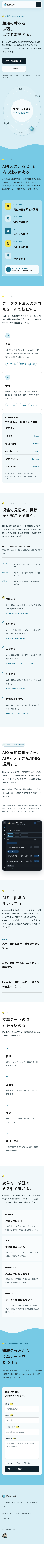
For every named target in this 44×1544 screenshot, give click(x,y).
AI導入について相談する (22, 1469)
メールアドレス (12, 1427)
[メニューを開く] (38, 4)
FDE (11, 1514)
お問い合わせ (6, 1518)
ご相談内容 (10, 1438)
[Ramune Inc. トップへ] (9, 4)
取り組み (5, 1514)
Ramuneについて (27, 1514)
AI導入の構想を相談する (14, 61)
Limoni (17, 1514)
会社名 (9, 1404)
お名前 (9, 1415)
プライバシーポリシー (15, 1463)
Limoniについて (14, 68)
